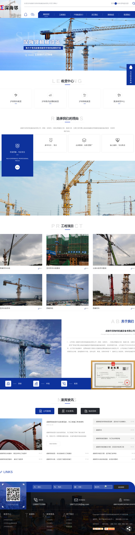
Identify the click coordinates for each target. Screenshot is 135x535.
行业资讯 (70, 411)
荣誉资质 (69, 526)
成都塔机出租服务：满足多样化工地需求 (13, 453)
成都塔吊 (99, 430)
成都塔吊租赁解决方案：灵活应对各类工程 (110, 447)
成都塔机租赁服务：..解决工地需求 (11, 459)
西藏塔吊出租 (5, 268)
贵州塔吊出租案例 (53, 268)
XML (126, 519)
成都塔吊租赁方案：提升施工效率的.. (105, 453)
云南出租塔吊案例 (99, 268)
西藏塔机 (49, 308)
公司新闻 (47, 411)
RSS (123, 519)
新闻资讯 (67, 400)
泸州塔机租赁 (8, 526)
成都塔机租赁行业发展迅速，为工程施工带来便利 (65, 422)
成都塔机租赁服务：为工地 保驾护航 (108, 438)
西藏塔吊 (96, 308)
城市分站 (105, 524)
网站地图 (119, 519)
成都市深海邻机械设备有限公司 (120, 331)
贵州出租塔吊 (5, 308)
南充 (127, 524)
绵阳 (123, 524)
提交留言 (121, 487)
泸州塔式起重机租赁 (10, 523)
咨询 (17, 167)
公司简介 (69, 520)
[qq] (25, 14)
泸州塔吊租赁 (8, 520)
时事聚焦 (50, 530)
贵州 (130, 524)
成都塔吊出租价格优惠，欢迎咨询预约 (105, 459)
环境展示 (69, 523)
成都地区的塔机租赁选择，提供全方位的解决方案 (112, 421)
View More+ (53, 444)
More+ (40, 268)
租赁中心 (67, 81)
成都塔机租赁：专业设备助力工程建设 (59, 453)
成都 (111, 524)
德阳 (119, 524)
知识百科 (92, 411)
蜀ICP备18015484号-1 (106, 519)
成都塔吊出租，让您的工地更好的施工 (59, 459)
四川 (115, 524)
